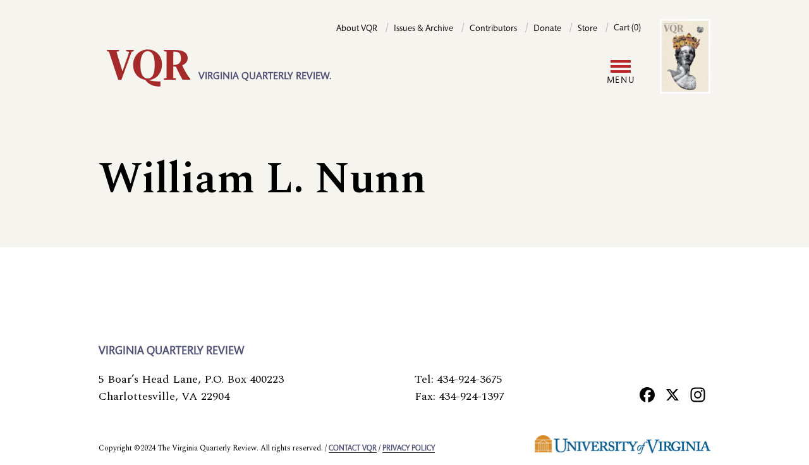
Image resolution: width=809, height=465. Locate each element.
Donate (547, 29)
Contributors (493, 29)
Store (587, 29)
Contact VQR (353, 448)
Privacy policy (408, 448)
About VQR (356, 29)
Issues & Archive (423, 29)
